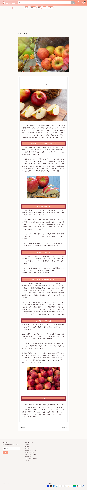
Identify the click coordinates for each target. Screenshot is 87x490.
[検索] (73, 2)
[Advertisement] (43, 19)
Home (21, 81)
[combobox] (44, 2)
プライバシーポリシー (29, 448)
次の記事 (64, 427)
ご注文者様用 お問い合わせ (31, 458)
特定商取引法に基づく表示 (30, 450)
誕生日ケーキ (33, 7)
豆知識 (25, 81)
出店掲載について (28, 456)
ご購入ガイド (28, 460)
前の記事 (23, 427)
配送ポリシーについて (29, 452)
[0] (83, 3)
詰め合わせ (50, 7)
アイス (45, 7)
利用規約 (27, 446)
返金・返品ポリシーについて (31, 454)
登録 (5, 452)
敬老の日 (26, 7)
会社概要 (27, 444)
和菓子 (39, 7)
